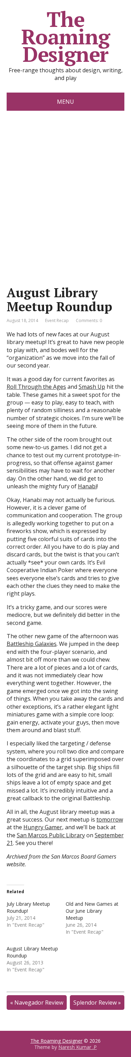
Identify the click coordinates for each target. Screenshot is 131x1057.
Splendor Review (95, 1002)
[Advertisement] (65, 179)
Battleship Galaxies (32, 644)
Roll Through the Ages (36, 387)
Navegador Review (38, 1002)
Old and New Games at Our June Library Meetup (92, 911)
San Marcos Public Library (51, 835)
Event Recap (57, 320)
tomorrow (109, 819)
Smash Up (92, 387)
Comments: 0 (89, 320)
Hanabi (87, 486)
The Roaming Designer (65, 36)
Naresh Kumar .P (77, 1047)
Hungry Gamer (42, 827)
